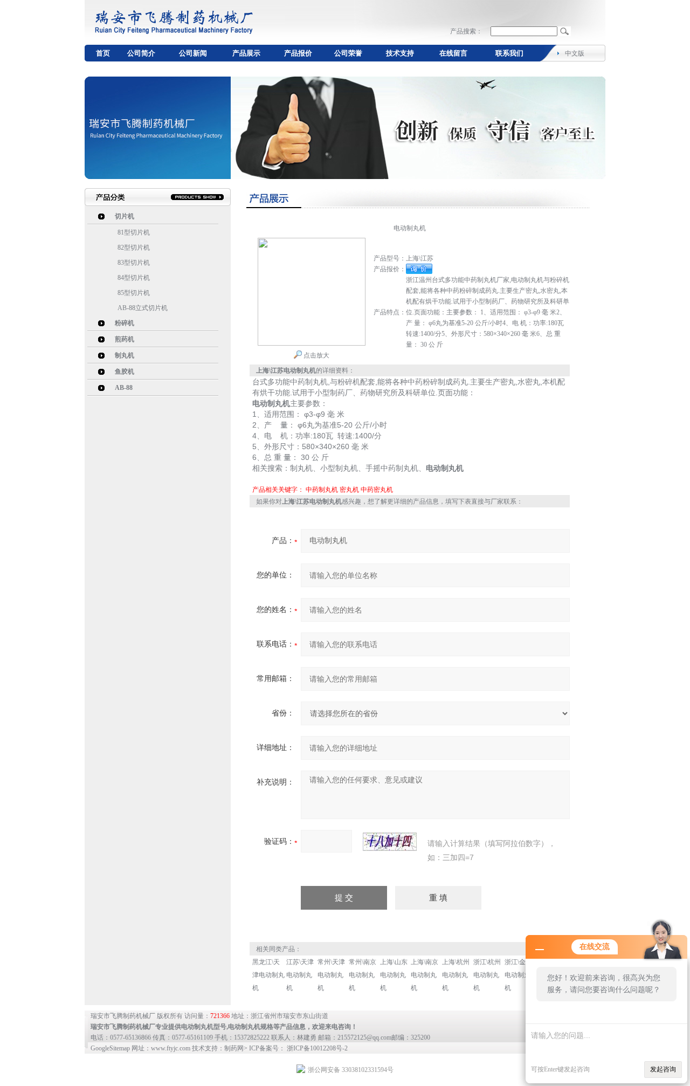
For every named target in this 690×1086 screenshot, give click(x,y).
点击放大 (315, 355)
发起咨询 (663, 1069)
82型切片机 (134, 247)
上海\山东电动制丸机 (394, 975)
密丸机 (349, 489)
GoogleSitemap (110, 1048)
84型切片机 (134, 277)
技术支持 (400, 53)
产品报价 (298, 53)
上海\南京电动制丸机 (424, 975)
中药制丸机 (322, 489)
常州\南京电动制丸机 (362, 975)
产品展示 (246, 53)
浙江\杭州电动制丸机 (487, 975)
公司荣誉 (348, 53)
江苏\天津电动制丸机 (300, 975)
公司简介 (141, 53)
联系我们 (509, 53)
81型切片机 (134, 232)
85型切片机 (134, 293)
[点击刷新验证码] (390, 842)
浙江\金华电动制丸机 (518, 975)
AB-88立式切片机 (143, 308)
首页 (103, 53)
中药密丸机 (377, 489)
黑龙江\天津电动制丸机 (268, 975)
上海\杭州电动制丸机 (456, 975)
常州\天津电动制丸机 (331, 975)
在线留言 (453, 53)
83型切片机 (134, 262)
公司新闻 (193, 53)
